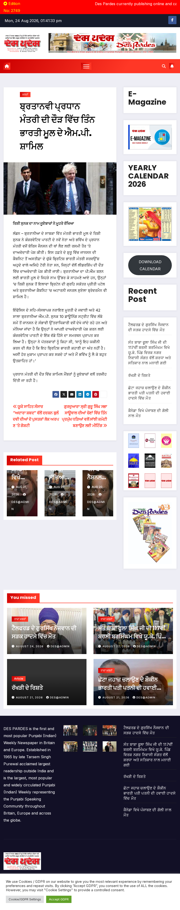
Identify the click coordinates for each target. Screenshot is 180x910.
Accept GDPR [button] (59, 899)
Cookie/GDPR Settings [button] (25, 899)
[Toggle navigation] (86, 66)
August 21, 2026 (30, 697)
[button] (164, 66)
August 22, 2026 (116, 646)
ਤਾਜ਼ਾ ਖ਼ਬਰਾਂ (20, 619)
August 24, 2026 (30, 646)
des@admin (20, 505)
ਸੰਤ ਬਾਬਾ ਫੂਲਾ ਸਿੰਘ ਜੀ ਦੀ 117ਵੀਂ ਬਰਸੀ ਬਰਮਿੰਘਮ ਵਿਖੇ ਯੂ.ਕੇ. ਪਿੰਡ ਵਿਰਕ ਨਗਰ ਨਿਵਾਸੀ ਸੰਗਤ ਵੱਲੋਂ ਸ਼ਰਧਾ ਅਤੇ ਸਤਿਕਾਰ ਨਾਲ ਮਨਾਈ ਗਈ (149, 352)
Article (18, 678)
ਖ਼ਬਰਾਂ (25, 94)
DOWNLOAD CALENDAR (150, 265)
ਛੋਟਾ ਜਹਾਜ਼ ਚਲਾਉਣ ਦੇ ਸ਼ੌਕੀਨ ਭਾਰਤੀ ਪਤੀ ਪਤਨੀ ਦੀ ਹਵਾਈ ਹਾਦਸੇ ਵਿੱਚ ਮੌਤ (149, 392)
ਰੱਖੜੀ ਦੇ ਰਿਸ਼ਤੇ (139, 375)
